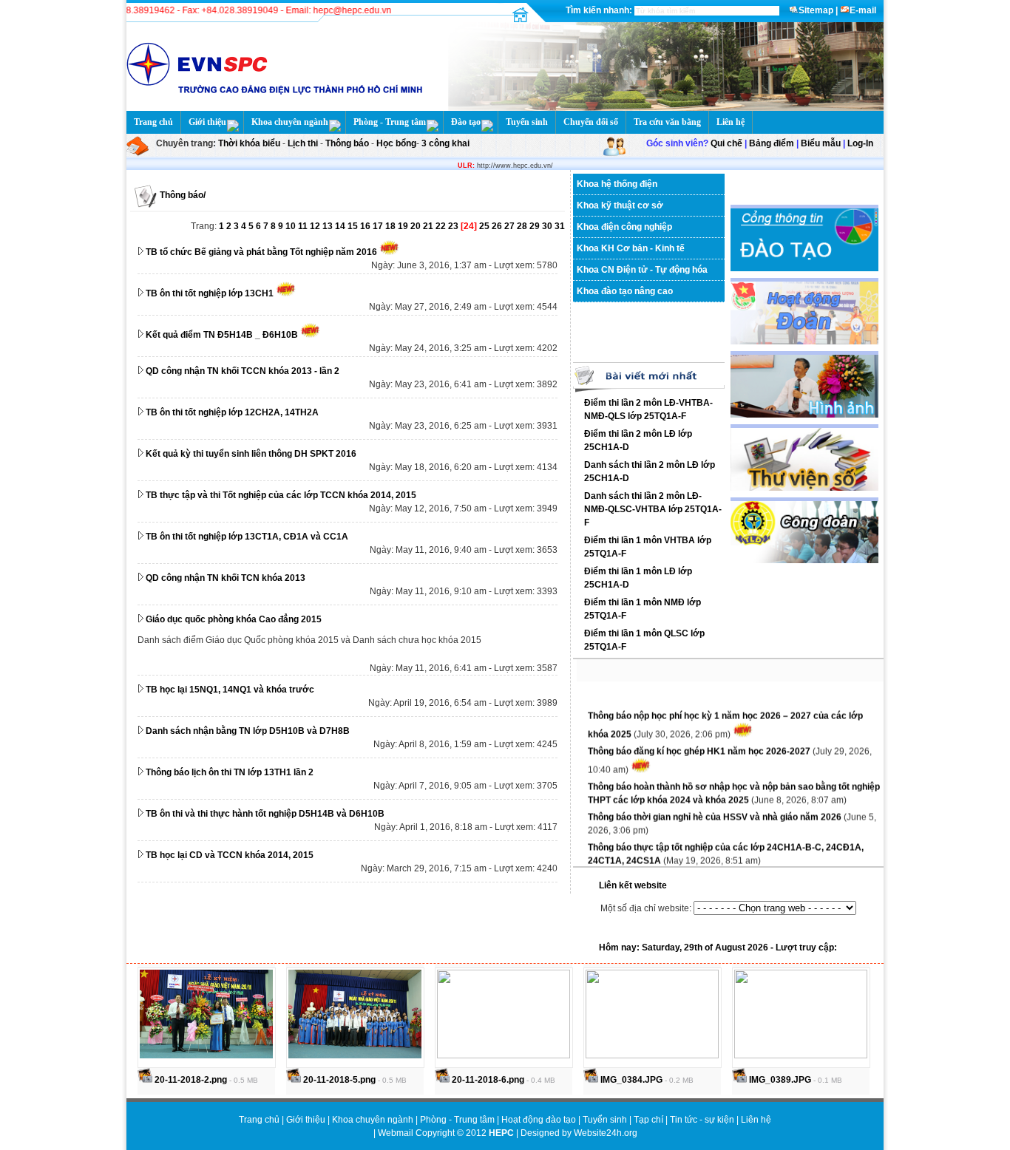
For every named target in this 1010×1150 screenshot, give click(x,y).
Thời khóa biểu (249, 143)
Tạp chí (649, 1120)
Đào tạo (466, 122)
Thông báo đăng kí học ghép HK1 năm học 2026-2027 (700, 745)
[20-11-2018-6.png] (503, 1055)
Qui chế (726, 143)
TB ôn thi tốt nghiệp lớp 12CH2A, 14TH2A (232, 412)
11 (304, 226)
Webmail (395, 1133)
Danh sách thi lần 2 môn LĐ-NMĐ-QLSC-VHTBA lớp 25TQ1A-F (653, 509)
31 (560, 226)
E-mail (863, 10)
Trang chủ (153, 122)
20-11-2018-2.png (189, 1080)
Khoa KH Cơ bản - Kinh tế (631, 248)
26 (498, 226)
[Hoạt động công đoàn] (804, 560)
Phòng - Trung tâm (389, 122)
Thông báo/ (183, 195)
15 (354, 226)
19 (404, 226)
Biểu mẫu (821, 143)
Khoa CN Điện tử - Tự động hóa (642, 270)
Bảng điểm (771, 143)
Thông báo (348, 143)
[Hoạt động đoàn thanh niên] (804, 341)
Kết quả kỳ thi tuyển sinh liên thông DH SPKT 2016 (251, 454)
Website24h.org (605, 1133)
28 (523, 226)
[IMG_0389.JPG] (800, 1055)
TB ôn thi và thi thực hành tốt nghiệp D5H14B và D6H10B (265, 814)
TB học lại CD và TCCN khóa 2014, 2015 (229, 855)
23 (454, 226)
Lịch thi (303, 143)
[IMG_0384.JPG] (652, 1055)
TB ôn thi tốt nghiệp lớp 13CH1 (210, 293)
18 (391, 226)
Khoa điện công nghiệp (624, 227)
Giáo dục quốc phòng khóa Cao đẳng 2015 (234, 619)
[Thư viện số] (804, 488)
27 (510, 226)
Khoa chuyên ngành (289, 122)
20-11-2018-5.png (338, 1080)
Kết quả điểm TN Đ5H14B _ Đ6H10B (222, 335)
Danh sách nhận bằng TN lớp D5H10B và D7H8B (248, 731)
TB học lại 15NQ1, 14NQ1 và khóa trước (230, 689)
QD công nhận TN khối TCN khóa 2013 (225, 578)
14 (341, 226)
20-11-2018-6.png (487, 1080)
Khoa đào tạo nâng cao (625, 291)
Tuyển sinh (527, 122)
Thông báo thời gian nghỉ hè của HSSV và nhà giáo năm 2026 (716, 811)
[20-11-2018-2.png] (206, 1055)
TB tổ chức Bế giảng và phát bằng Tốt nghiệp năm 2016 (261, 252)
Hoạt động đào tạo (539, 1120)
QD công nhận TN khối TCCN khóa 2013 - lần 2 (242, 371)
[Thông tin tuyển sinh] (804, 268)
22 (441, 226)
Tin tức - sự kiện (702, 1120)
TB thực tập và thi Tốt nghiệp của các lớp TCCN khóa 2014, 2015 (281, 495)
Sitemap (816, 10)
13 (328, 226)
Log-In (860, 143)
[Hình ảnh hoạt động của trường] (804, 414)
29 (535, 226)
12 (316, 226)
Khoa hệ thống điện (617, 184)
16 (366, 226)
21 (429, 226)
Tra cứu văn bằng (667, 122)
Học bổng (395, 143)
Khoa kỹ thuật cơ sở (620, 205)
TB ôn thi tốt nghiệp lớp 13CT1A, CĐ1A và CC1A (247, 536)
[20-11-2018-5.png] (354, 1055)
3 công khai (444, 143)
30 (548, 226)
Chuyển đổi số (590, 122)
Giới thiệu (207, 122)
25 (485, 226)
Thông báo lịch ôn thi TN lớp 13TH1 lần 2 (229, 772)
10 (291, 226)
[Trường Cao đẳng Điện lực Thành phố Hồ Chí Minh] (662, 108)
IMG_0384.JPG (630, 1080)
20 (416, 226)
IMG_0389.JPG (779, 1080)
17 (379, 226)
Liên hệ (730, 122)
